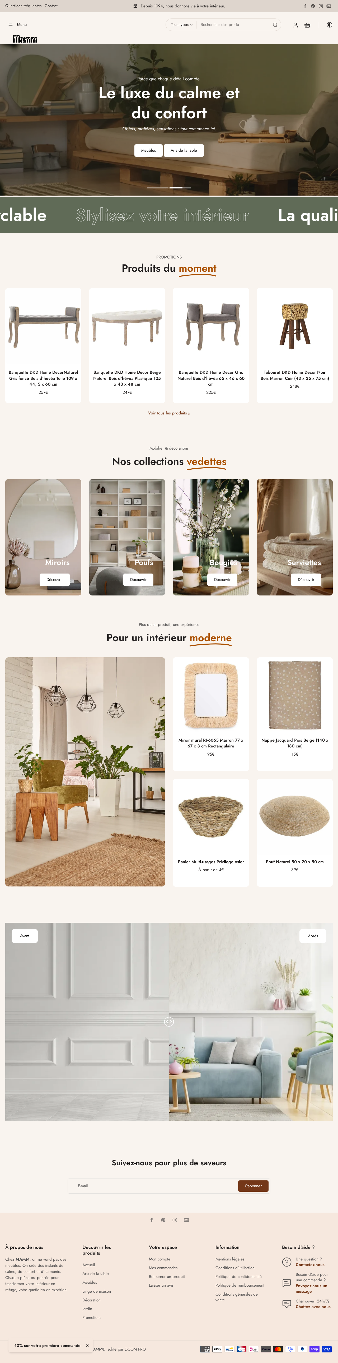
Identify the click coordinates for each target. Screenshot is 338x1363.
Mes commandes (163, 1268)
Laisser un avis (161, 1285)
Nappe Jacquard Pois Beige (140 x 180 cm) (294, 743)
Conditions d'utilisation (235, 1268)
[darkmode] (326, 25)
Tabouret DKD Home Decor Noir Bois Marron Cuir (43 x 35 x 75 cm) (295, 375)
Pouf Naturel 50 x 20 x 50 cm (295, 862)
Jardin (87, 1309)
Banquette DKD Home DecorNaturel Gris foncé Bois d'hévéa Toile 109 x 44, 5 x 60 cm (43, 378)
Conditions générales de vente (236, 1297)
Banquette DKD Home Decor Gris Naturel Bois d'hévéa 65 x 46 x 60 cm (211, 378)
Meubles (89, 1282)
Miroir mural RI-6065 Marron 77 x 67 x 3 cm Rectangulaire (211, 743)
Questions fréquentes (23, 6)
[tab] (157, 188)
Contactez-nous (310, 1265)
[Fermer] (87, 1345)
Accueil (88, 1265)
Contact (51, 6)
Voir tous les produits (167, 413)
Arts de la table (95, 1274)
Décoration (91, 1300)
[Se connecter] (295, 25)
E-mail (83, 1186)
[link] (189, 414)
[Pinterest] (313, 6)
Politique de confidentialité (238, 1276)
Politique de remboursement (239, 1285)
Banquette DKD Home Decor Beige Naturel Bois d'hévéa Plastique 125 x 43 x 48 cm (127, 378)
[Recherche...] (275, 25)
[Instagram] (321, 6)
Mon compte (159, 1259)
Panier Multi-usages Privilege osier (211, 862)
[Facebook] (305, 6)
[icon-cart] (307, 25)
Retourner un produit (167, 1276)
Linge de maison (96, 1291)
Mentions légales (229, 1259)
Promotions (91, 1317)
